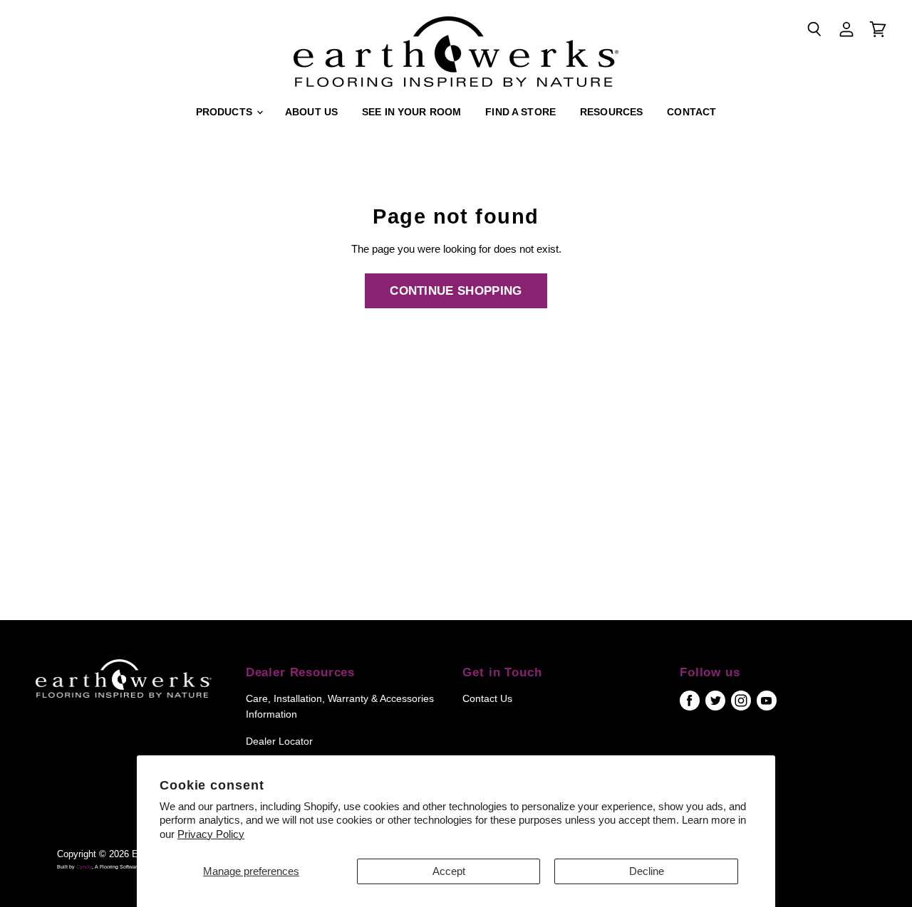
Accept (448, 871)
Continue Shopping (456, 291)
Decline (646, 871)
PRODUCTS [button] (225, 111)
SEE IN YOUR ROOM (411, 111)
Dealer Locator (279, 741)
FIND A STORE (520, 111)
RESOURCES (611, 111)
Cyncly (84, 866)
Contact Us (487, 698)
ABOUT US (311, 111)
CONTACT (691, 111)
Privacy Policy (210, 834)
